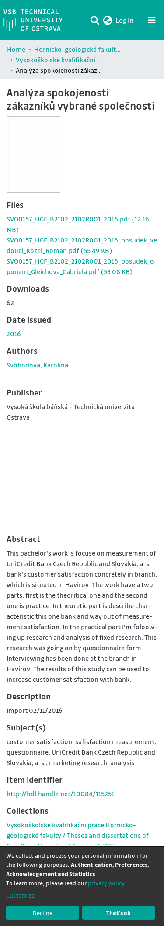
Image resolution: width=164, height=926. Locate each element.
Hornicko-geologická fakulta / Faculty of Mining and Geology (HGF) (78, 49)
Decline (42, 912)
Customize (20, 895)
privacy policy (106, 883)
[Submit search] (94, 20)
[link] (78, 835)
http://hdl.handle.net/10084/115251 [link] (60, 793)
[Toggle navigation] (152, 20)
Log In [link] (124, 20)
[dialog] (82, 886)
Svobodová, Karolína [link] (37, 364)
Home (16, 49)
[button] (107, 20)
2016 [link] (14, 333)
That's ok (118, 912)
